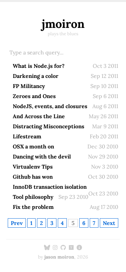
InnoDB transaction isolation (50, 186)
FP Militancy (29, 86)
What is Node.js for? (39, 65)
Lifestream (27, 136)
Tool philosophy (33, 196)
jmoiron (63, 23)
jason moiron (59, 257)
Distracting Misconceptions (48, 126)
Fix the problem (33, 206)
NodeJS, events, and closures (50, 106)
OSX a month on (33, 146)
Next (109, 223)
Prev (17, 223)
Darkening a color (35, 76)
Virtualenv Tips (33, 166)
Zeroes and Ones (34, 96)
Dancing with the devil (42, 156)
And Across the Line (39, 116)
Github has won (33, 176)
